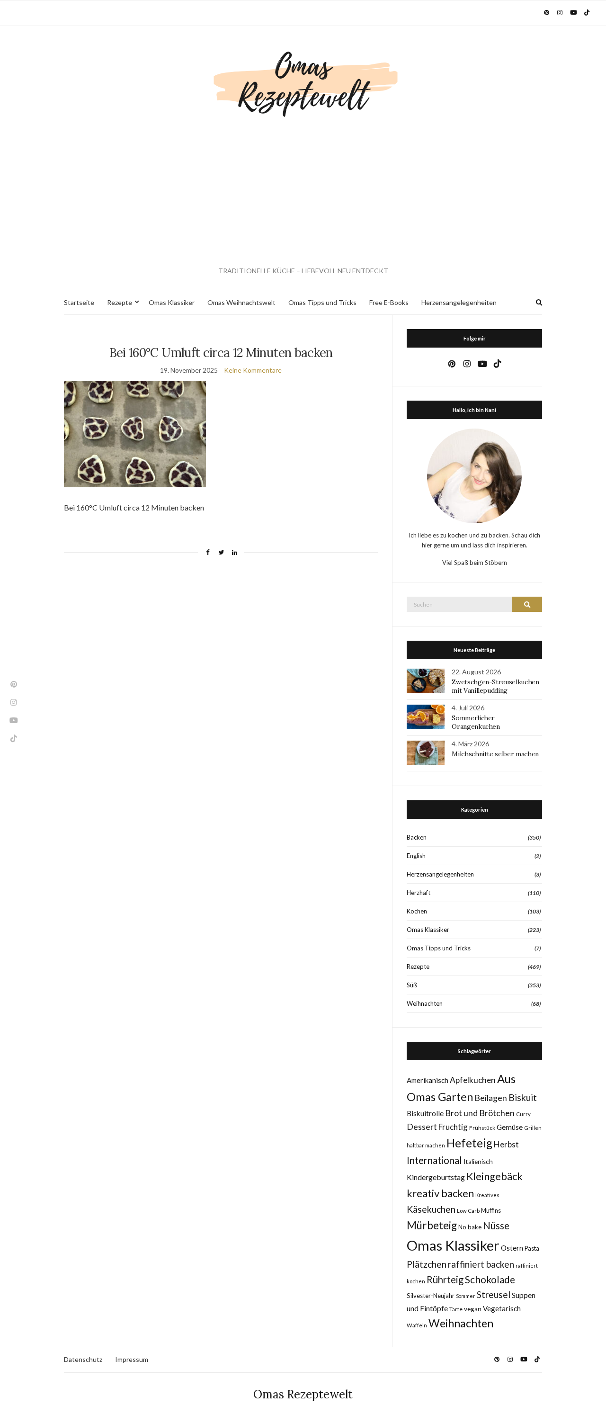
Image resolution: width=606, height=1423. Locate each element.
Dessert (422, 1126)
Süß (412, 985)
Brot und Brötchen (480, 1113)
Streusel (493, 1294)
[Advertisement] (303, 192)
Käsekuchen (431, 1209)
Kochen (417, 911)
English (416, 855)
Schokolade (490, 1279)
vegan (472, 1309)
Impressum (131, 1359)
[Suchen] (527, 604)
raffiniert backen (481, 1264)
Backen (417, 837)
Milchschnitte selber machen (495, 754)
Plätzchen (426, 1264)
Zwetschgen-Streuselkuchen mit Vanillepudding (495, 686)
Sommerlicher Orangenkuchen (475, 722)
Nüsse (496, 1225)
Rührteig (445, 1279)
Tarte (456, 1309)
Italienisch (478, 1161)
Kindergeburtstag (436, 1176)
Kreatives (487, 1195)
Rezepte (119, 302)
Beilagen (490, 1097)
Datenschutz (83, 1359)
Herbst (506, 1144)
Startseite (79, 302)
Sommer (465, 1296)
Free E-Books (389, 302)
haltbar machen (426, 1145)
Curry (523, 1114)
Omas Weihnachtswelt (241, 302)
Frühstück (482, 1127)
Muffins (491, 1210)
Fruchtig (453, 1127)
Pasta (532, 1248)
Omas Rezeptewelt (303, 1394)
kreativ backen (440, 1193)
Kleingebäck (494, 1176)
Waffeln (417, 1325)
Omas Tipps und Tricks (322, 302)
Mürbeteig (432, 1225)
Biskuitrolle (425, 1113)
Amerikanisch (427, 1080)
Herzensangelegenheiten (459, 302)
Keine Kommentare (253, 370)
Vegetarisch (502, 1308)
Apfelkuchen (473, 1080)
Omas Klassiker (172, 302)
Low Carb (468, 1211)
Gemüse (510, 1127)
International (434, 1160)
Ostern (512, 1248)
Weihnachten (425, 1003)
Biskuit (522, 1097)
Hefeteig (469, 1143)
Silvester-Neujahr (430, 1295)
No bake (469, 1227)
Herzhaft (418, 892)
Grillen (533, 1128)
